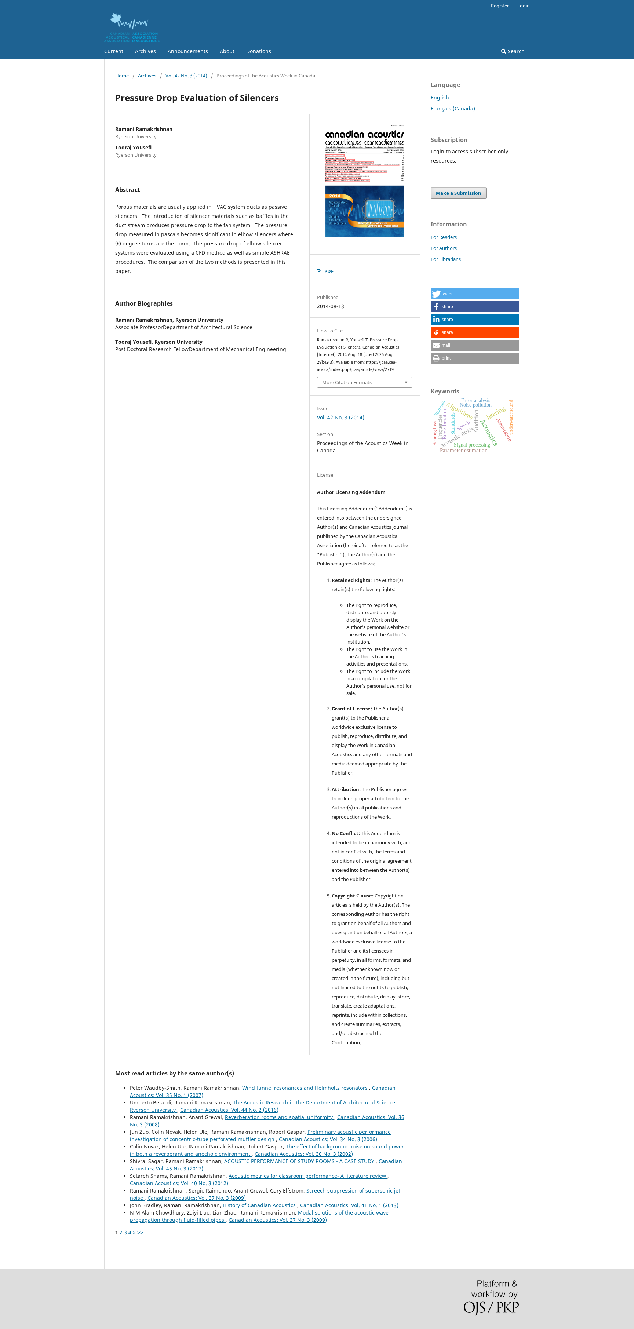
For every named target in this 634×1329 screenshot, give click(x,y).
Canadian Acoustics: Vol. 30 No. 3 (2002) (304, 1153)
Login (523, 5)
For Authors (444, 248)
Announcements (188, 51)
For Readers (444, 237)
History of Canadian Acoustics (260, 1205)
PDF (329, 271)
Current (113, 51)
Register (500, 5)
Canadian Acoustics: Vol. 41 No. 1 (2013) (349, 1205)
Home (122, 75)
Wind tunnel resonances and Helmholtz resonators (305, 1087)
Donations (258, 51)
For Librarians (446, 259)
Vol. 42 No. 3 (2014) (186, 75)
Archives (145, 51)
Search (515, 51)
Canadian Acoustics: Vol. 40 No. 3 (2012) (179, 1183)
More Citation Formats (347, 382)
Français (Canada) (453, 108)
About (227, 51)
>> (140, 1232)
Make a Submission (458, 193)
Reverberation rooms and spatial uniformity (279, 1117)
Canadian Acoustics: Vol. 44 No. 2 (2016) (229, 1109)
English (440, 97)
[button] (475, 293)
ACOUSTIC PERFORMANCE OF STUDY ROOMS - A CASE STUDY (300, 1161)
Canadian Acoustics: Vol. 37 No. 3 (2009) (196, 1197)
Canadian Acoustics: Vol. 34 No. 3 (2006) (328, 1139)
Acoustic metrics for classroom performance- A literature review (308, 1175)
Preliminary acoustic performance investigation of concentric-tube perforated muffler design (260, 1135)
